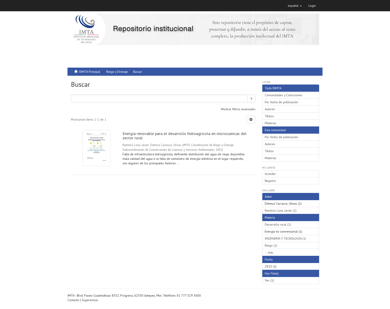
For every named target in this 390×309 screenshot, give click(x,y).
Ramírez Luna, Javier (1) (281, 210)
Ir (252, 98)
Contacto (73, 300)
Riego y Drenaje (117, 72)
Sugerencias (90, 300)
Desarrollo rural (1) (278, 224)
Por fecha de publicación (281, 102)
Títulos (269, 116)
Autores (270, 109)
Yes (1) (269, 280)
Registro (270, 181)
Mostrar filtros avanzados (238, 109)
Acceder (270, 174)
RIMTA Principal (89, 72)
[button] (294, 5)
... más (269, 252)
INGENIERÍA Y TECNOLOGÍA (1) (285, 238)
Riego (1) (271, 245)
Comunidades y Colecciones (283, 95)
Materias (270, 123)
